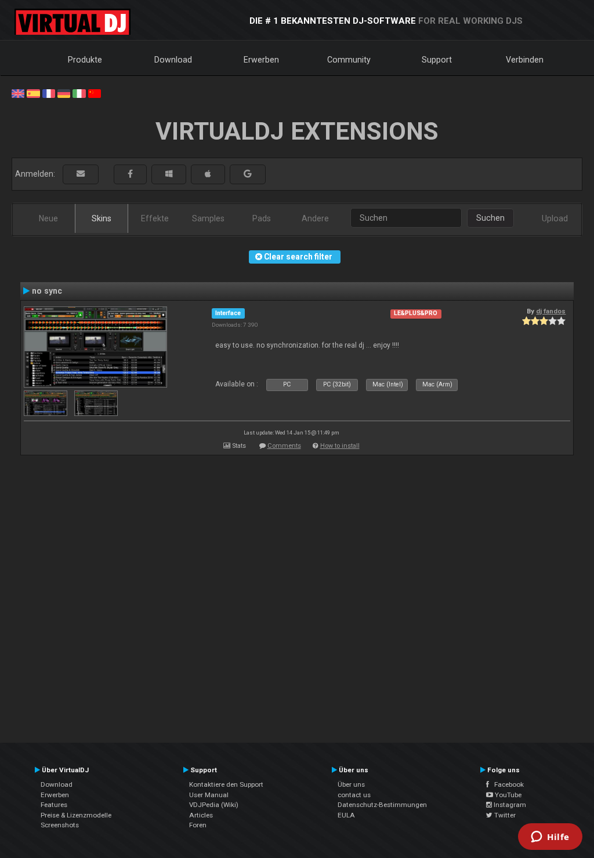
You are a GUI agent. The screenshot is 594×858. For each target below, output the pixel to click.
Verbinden (525, 59)
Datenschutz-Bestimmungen (382, 805)
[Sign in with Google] (248, 174)
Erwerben (261, 59)
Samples (208, 218)
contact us (354, 795)
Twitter (504, 815)
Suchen (490, 217)
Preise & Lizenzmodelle (76, 815)
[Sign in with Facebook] (130, 174)
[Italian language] (79, 92)
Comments (284, 446)
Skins (101, 218)
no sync (47, 290)
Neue (48, 218)
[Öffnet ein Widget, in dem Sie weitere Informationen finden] (550, 837)
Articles (201, 815)
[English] (18, 92)
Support (437, 59)
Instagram (509, 805)
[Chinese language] (94, 92)
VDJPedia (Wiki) (213, 805)
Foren (198, 825)
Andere (315, 218)
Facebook (506, 784)
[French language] (48, 92)
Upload (555, 218)
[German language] (63, 92)
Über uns (351, 784)
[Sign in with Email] (81, 174)
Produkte (85, 59)
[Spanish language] (33, 92)
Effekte (155, 218)
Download (173, 59)
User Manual (209, 795)
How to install (340, 446)
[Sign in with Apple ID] (208, 174)
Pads (261, 218)
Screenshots (60, 825)
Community (349, 59)
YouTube (507, 795)
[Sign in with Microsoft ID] (168, 174)
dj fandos (551, 311)
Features (54, 805)
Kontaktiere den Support (226, 784)
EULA (346, 815)
